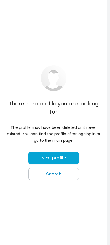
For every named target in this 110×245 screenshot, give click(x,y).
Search (53, 174)
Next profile (53, 158)
